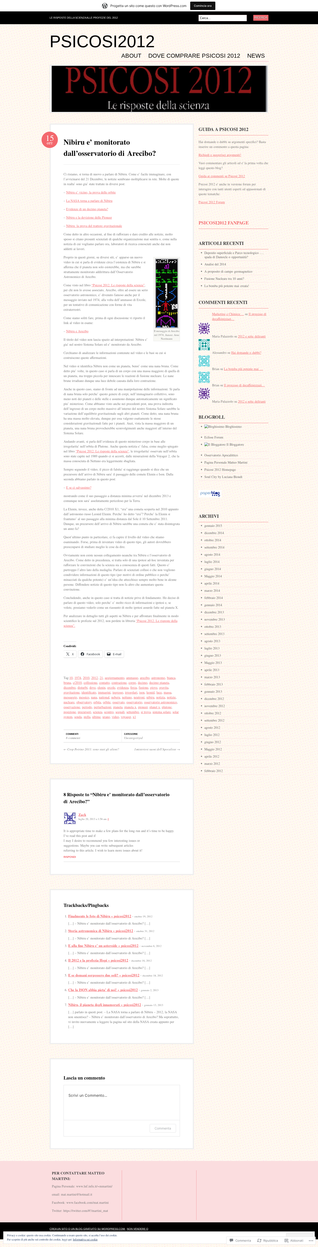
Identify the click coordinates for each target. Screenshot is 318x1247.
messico (84, 697)
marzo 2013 (212, 677)
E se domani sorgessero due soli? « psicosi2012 (103, 975)
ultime (96, 717)
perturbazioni (102, 707)
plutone (167, 707)
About (131, 56)
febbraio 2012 (213, 771)
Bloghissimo (233, 426)
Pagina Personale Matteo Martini (225, 462)
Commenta (163, 1128)
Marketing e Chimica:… (228, 314)
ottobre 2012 (212, 713)
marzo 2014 (212, 590)
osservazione (72, 707)
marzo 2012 (212, 763)
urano (106, 717)
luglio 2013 (212, 648)
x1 (134, 717)
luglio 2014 (212, 561)
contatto (104, 682)
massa (167, 692)
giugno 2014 (212, 569)
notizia (160, 697)
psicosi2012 (102, 41)
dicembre (70, 687)
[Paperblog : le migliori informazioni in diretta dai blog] (210, 500)
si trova (146, 712)
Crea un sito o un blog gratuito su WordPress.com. (87, 1228)
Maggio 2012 (213, 749)
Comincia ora (203, 5)
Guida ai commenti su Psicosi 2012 (222, 176)
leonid (150, 692)
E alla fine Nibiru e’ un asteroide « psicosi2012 (103, 945)
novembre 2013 (214, 619)
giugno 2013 (212, 655)
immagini (104, 692)
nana (94, 697)
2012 (94, 677)
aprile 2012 (211, 756)
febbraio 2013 (213, 684)
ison (142, 692)
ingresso (117, 692)
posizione (70, 712)
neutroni (139, 697)
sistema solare (161, 712)
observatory (83, 702)
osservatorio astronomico (160, 702)
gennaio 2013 (213, 691)
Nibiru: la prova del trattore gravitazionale (94, 226)
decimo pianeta (159, 682)
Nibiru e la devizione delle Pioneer (89, 217)
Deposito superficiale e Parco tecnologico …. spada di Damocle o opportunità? (234, 255)
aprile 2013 (211, 670)
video (115, 717)
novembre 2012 (214, 706)
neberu (115, 697)
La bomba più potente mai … (243, 369)
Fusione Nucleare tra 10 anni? (224, 278)
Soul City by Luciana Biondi (223, 477)
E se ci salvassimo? (78, 487)
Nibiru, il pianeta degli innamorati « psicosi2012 (104, 1004)
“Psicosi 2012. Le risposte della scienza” (118, 285)
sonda (78, 717)
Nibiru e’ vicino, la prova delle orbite (91, 192)
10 (71, 677)
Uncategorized (133, 738)
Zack (82, 814)
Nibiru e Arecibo (77, 331)
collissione (90, 682)
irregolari (131, 692)
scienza (97, 712)
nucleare (69, 702)
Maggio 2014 (213, 576)
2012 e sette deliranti (252, 336)
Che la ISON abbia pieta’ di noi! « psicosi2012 (103, 989)
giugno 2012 (212, 742)
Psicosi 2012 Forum (212, 202)
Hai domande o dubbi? (246, 352)
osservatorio (134, 702)
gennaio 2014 (213, 605)
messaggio (70, 697)
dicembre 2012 (214, 698)
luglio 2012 (212, 734)
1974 (77, 677)
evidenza (123, 687)
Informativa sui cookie (85, 1239)
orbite (107, 702)
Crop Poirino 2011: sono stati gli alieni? (91, 749)
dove (92, 687)
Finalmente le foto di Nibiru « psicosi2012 (99, 916)
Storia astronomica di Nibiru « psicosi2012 (100, 930)
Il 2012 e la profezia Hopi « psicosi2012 (98, 960)
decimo (142, 682)
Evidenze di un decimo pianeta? (87, 209)
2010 (86, 677)
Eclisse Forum (213, 437)
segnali (120, 712)
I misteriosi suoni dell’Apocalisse (157, 749)
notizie (171, 697)
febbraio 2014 (213, 597)
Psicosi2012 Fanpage (224, 222)
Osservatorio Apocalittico (221, 455)
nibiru (150, 697)
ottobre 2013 (212, 626)
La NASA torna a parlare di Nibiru (89, 200)
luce (159, 692)
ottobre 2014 (212, 540)
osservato (118, 702)
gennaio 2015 (213, 525)
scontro (109, 712)
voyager (126, 717)
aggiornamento (114, 677)
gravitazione (72, 692)
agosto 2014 (212, 554)
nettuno (127, 697)
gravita (163, 687)
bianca (171, 677)
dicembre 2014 (214, 533)
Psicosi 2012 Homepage (220, 469)
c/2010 (77, 682)
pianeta (117, 707)
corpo (132, 682)
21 (101, 677)
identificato (88, 692)
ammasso (132, 677)
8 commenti (73, 738)
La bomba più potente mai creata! (226, 286)
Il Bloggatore (235, 444)
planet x (154, 707)
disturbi (83, 687)
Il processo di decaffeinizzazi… (244, 385)
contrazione (119, 682)
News (256, 56)
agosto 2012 (212, 727)
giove (153, 687)
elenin (101, 687)
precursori (84, 712)
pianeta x (130, 707)
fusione (143, 687)
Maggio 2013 (213, 662)
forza (133, 687)
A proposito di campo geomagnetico (228, 271)
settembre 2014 (214, 547)
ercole (111, 687)
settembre (132, 712)
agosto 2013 (212, 641)
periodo (87, 707)
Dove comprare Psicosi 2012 (194, 56)
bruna (67, 682)
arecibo (144, 677)
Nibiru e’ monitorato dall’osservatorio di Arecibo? (110, 147)
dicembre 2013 (214, 612)
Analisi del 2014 (215, 264)
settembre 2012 (214, 720)
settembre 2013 (214, 634)
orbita (97, 702)
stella (87, 717)
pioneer (143, 707)
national (104, 697)
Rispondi (70, 857)
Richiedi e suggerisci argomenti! (220, 155)
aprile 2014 (211, 583)
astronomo (158, 677)
